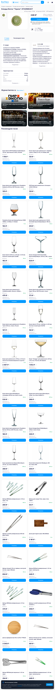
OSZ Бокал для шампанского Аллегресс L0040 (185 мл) (40, 186)
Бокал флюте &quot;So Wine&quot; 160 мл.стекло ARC (39, 463)
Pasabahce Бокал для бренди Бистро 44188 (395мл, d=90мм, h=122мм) (14, 220)
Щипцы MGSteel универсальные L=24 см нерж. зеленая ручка (40, 673)
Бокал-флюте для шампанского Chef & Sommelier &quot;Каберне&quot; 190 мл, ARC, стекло (40, 221)
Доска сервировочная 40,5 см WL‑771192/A (14, 637)
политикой (20, 685)
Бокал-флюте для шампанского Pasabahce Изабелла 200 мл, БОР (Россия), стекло (13, 186)
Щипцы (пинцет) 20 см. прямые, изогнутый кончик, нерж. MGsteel (41, 638)
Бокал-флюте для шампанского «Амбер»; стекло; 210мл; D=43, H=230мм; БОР (40, 151)
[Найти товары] (42, 2)
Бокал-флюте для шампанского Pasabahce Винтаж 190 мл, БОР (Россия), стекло (13, 429)
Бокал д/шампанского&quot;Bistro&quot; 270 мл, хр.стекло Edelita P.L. (13, 463)
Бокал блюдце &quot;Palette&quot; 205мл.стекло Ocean (38, 429)
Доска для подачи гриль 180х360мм (39, 533)
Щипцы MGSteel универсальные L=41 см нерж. (13, 603)
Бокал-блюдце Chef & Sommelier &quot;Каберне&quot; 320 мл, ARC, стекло (40, 255)
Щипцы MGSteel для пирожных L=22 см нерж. (13, 673)
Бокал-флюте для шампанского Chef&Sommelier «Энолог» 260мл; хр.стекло (11, 290)
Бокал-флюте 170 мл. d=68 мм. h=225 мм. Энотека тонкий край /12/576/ (40, 324)
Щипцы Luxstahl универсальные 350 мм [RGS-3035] (13, 534)
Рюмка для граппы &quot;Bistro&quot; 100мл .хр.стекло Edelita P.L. (39, 394)
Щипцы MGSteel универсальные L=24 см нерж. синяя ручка (40, 569)
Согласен (49, 684)
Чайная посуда (29, 6)
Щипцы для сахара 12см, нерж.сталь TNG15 (39, 499)
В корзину (39, 19)
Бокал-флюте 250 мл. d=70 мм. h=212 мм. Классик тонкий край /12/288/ (13, 255)
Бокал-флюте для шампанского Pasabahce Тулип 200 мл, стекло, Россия (13, 324)
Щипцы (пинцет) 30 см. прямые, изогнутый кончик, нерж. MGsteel (14, 569)
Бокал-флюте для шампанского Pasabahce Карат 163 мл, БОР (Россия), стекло (40, 290)
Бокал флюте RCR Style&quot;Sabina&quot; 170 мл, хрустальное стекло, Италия (13, 151)
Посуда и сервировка (6, 6)
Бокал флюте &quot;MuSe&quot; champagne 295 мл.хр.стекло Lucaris (12, 394)
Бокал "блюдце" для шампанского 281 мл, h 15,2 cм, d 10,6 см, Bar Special (40, 359)
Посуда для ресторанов (18, 6)
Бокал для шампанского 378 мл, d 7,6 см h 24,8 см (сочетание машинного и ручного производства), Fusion (13, 359)
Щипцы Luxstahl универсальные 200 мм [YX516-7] (40, 603)
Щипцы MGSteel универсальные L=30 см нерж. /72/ (13, 499)
